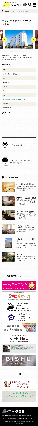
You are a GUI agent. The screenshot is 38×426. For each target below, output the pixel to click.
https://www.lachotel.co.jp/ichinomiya (14, 99)
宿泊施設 (7, 11)
